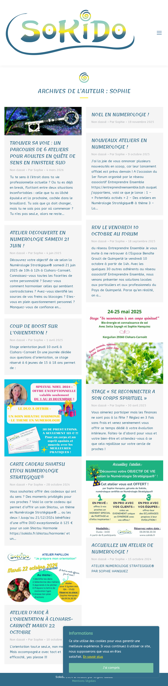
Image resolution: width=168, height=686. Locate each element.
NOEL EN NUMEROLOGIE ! (120, 114)
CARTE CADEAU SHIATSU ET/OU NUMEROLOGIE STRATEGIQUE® (37, 471)
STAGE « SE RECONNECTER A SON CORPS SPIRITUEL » (123, 394)
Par (35, 170)
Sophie (119, 91)
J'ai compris (111, 668)
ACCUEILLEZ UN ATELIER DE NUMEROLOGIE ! (122, 548)
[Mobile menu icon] (159, 32)
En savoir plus (93, 657)
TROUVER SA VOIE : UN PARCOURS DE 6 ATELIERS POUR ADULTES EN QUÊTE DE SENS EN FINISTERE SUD (42, 153)
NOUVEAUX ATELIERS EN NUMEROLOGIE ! (119, 143)
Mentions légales (84, 681)
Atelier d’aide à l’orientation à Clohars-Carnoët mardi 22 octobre (41, 622)
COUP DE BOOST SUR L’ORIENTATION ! (34, 329)
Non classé (17, 170)
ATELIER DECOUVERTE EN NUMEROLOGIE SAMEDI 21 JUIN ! (39, 239)
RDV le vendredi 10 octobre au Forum (114, 230)
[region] (111, 651)
